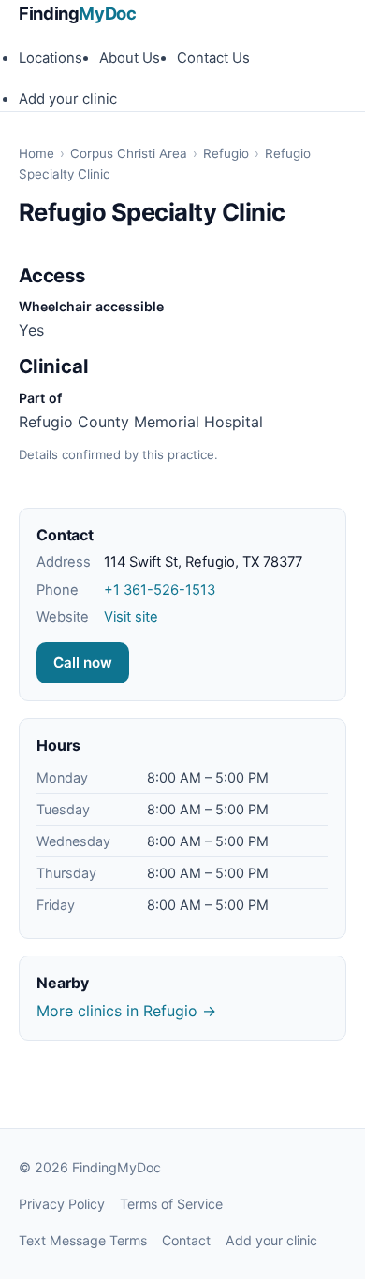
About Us (129, 58)
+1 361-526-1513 (159, 590)
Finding (78, 13)
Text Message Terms (83, 1240)
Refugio (226, 153)
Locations (50, 58)
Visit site (131, 617)
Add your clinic (68, 99)
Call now (82, 662)
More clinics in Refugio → (126, 1010)
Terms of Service (171, 1204)
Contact (186, 1240)
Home (36, 153)
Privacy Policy (62, 1204)
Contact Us (213, 58)
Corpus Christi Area (128, 153)
